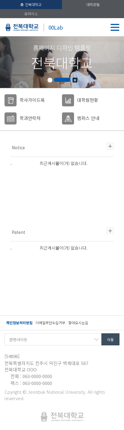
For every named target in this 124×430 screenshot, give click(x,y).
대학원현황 (87, 100)
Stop (75, 80)
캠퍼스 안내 (88, 118)
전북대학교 (33, 4)
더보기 (110, 146)
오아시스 (31, 13)
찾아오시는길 (78, 322)
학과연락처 (30, 118)
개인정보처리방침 (19, 322)
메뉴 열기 (114, 27)
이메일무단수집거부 (50, 322)
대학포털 (93, 4)
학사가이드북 (32, 100)
